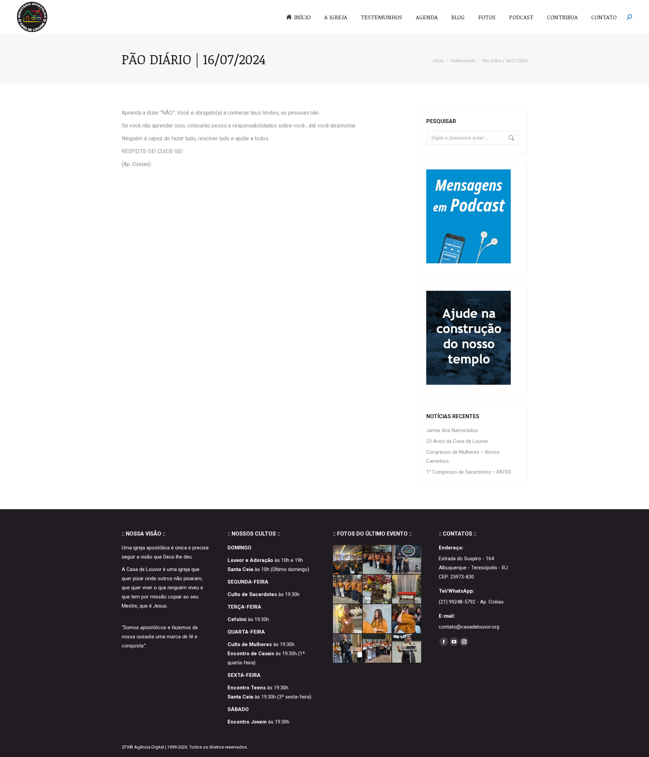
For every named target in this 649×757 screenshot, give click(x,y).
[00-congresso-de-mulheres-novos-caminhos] (407, 649)
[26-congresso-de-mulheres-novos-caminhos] (407, 590)
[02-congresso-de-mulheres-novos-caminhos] (348, 649)
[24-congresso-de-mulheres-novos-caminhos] (348, 619)
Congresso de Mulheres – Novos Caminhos (463, 456)
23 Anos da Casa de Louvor (457, 441)
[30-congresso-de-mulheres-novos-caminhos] (407, 560)
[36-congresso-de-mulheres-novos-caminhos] (377, 560)
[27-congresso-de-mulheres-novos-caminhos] (377, 590)
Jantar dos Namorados (452, 430)
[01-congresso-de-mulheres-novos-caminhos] (377, 649)
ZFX (125, 747)
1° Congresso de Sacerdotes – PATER (468, 472)
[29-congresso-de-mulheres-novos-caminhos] (348, 590)
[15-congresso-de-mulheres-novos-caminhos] (377, 619)
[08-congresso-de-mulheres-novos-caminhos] (407, 619)
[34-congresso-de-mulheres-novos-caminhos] (348, 560)
